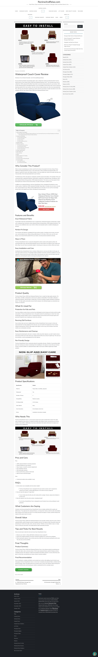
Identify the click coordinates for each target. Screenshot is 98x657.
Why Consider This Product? (22, 132)
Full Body (52, 599)
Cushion (40, 599)
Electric (46, 599)
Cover (58, 598)
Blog (57, 17)
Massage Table (41, 605)
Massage (46, 603)
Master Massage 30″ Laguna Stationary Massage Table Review (72, 39)
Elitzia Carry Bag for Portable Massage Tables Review (72, 45)
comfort (55, 598)
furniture (56, 599)
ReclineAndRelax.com (49, 1)
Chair (52, 598)
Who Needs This (20, 151)
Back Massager (41, 598)
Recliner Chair (49, 608)
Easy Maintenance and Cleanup (24, 147)
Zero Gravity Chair (54, 612)
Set (53, 610)
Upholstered (40, 612)
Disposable (42, 599)
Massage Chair (52, 603)
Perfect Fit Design (21, 138)
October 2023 (17, 608)
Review (55, 608)
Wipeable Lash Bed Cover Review (71, 42)
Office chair (50, 605)
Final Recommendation (23, 162)
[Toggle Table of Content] (58, 131)
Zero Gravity (48, 612)
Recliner (43, 608)
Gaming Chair (41, 601)
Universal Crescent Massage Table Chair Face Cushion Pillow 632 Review (73, 49)
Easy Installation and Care (23, 141)
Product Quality (19, 142)
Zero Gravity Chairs (71, 11)
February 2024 (17, 598)
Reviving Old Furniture (22, 146)
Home (16, 11)
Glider (50, 601)
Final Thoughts (20, 159)
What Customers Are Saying (22, 155)
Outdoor (56, 605)
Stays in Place (21, 139)
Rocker (39, 610)
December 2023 (17, 603)
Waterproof (44, 612)
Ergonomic (48, 599)
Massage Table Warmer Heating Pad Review (73, 36)
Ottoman (54, 605)
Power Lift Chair (54, 606)
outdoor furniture (42, 606)
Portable (46, 606)
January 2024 (17, 601)
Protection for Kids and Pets (23, 145)
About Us (66, 14)
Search (66, 24)
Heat (52, 601)
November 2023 (17, 606)
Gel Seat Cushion (46, 601)
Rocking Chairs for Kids (68, 86)
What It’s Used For (20, 143)
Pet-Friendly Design (22, 148)
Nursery (46, 605)
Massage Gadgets (39, 17)
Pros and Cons (19, 153)
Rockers (30, 14)
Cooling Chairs (53, 11)
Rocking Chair (44, 610)
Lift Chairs (61, 11)
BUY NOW (46, 209)
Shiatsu (55, 610)
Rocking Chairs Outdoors (68, 91)
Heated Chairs (42, 8)
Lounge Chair (42, 603)
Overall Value (19, 157)
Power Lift (50, 606)
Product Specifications (21, 150)
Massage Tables (50, 17)
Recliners (80, 11)
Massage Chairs (24, 11)
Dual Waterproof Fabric (22, 137)
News (61, 17)
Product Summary (22, 161)
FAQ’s (18, 154)
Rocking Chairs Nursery (68, 89)
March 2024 (16, 596)
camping (45, 598)
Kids (56, 601)
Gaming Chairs (33, 11)
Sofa (57, 610)
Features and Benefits (21, 136)
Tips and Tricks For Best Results (23, 158)
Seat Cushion (50, 610)
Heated (54, 601)
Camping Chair (49, 598)
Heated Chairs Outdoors (68, 67)
